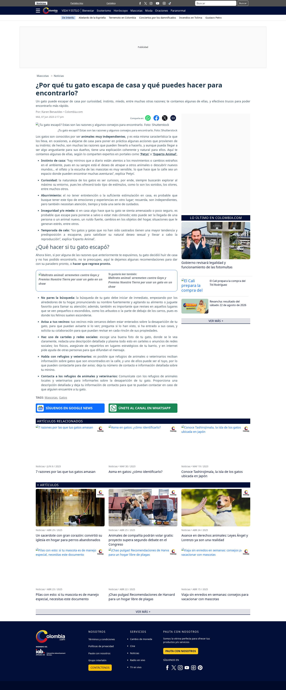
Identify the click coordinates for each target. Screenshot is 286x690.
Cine (132, 646)
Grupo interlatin (97, 660)
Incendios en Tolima (190, 17)
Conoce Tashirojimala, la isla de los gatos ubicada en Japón (212, 473)
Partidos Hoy (77, 3)
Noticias (41, 3)
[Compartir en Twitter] (165, 118)
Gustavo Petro (213, 17)
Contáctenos (100, 667)
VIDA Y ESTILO (70, 10)
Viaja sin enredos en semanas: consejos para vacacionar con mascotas (214, 596)
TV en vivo (136, 667)
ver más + (216, 321)
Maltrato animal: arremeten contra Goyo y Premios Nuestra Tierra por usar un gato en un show (140, 282)
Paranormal (178, 10)
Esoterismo (104, 10)
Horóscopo (121, 10)
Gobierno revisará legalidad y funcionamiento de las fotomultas (206, 264)
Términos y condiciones (101, 639)
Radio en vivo (137, 660)
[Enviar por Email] (173, 118)
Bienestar (88, 10)
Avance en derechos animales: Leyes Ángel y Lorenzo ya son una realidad (214, 537)
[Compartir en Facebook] (156, 118)
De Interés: (68, 17)
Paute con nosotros (99, 653)
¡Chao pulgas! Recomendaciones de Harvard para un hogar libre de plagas (142, 596)
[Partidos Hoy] (164, 3)
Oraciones (161, 10)
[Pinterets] (200, 666)
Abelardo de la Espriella (92, 17)
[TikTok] (169, 3)
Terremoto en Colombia (122, 17)
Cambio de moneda (141, 639)
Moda (148, 10)
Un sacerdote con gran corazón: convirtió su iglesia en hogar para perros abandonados (69, 537)
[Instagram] (151, 3)
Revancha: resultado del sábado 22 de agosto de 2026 (228, 303)
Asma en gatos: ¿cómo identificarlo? (135, 471)
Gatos (63, 397)
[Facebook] (140, 3)
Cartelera (111, 3)
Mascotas (136, 10)
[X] (145, 3)
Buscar (243, 3)
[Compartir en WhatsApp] (148, 118)
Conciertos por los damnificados (157, 17)
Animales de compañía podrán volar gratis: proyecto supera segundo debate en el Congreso (141, 540)
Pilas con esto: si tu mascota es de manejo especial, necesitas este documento (67, 596)
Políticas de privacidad (101, 646)
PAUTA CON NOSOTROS (180, 651)
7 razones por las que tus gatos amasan (65, 471)
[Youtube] (157, 3)
